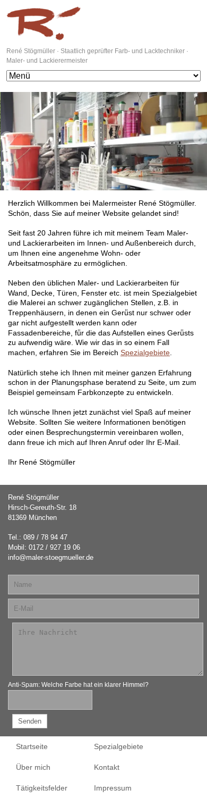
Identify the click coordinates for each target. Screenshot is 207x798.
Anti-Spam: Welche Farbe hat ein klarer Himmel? (78, 685)
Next (199, 139)
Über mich (33, 767)
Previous (8, 139)
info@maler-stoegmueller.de (50, 557)
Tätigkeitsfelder (41, 788)
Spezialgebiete (145, 352)
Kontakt (106, 767)
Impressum (113, 788)
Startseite (32, 746)
